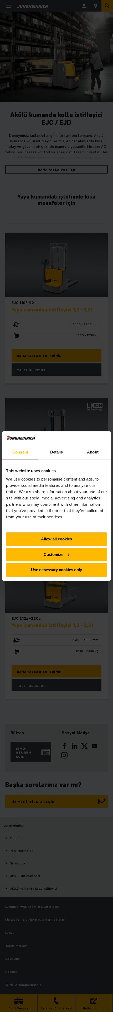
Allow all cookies (56, 539)
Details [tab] (56, 452)
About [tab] (93, 452)
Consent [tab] (20, 452)
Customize (53, 554)
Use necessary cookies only (56, 570)
